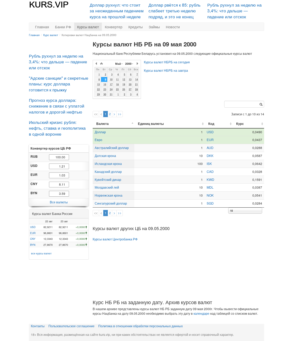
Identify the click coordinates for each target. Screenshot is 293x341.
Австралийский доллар (112, 147)
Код (211, 123)
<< (96, 114)
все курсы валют (41, 253)
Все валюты (59, 202)
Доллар (100, 132)
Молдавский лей (107, 187)
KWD (210, 179)
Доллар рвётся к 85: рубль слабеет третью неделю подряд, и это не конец (174, 11)
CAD (210, 171)
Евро (98, 139)
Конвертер (113, 26)
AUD (210, 147)
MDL (210, 187)
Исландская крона (108, 163)
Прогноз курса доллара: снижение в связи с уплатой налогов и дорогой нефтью (56, 106)
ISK (209, 163)
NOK (210, 195)
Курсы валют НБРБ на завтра (166, 70)
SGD (210, 203)
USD (32, 227)
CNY (32, 239)
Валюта (102, 123)
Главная (42, 26)
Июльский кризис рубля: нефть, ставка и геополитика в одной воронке (57, 128)
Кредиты (135, 26)
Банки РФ (63, 26)
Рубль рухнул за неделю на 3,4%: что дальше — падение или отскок (234, 11)
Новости (173, 26)
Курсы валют (88, 26)
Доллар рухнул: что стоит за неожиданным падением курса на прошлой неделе (117, 11)
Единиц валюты (151, 123)
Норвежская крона (108, 195)
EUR (32, 233)
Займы (154, 26)
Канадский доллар (108, 171)
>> (119, 114)
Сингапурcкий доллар (111, 203)
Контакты (38, 326)
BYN (32, 245)
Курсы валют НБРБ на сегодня (167, 62)
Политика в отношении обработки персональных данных (140, 326)
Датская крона (105, 155)
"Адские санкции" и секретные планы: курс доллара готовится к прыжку (58, 84)
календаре (201, 313)
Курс (240, 123)
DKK (210, 155)
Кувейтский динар (108, 179)
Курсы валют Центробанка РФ (115, 239)
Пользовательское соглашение (71, 326)
